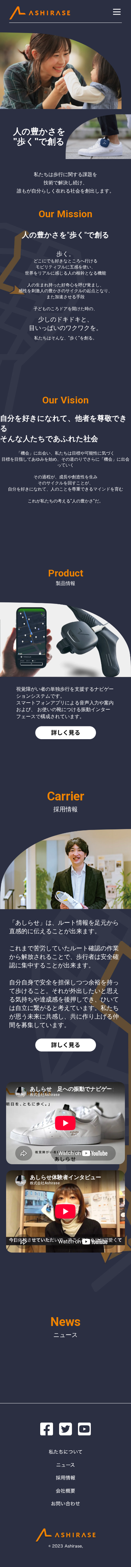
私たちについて (66, 1451)
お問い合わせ (65, 1503)
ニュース (65, 1465)
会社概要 (65, 1490)
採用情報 (65, 1477)
